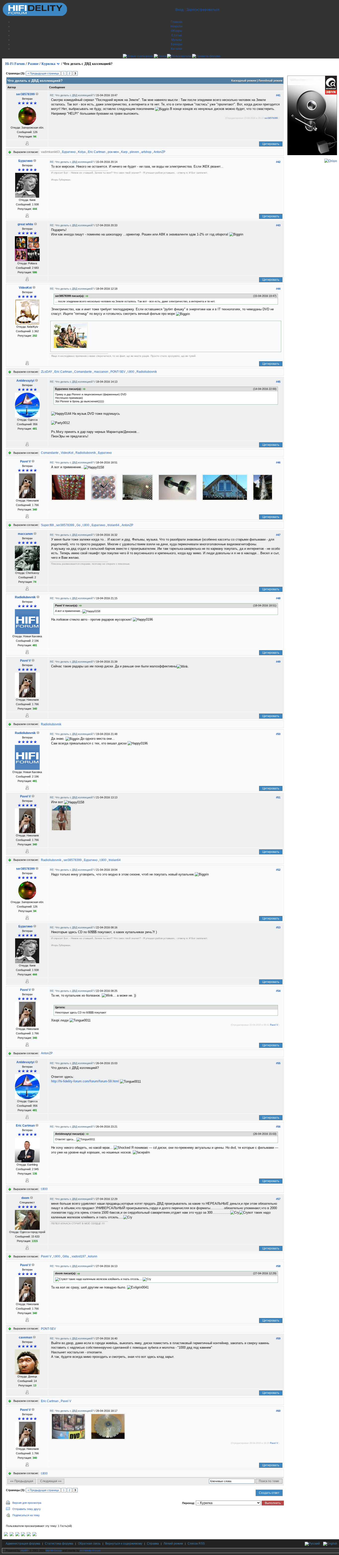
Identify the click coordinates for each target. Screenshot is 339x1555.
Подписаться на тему (26, 1515)
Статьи (176, 35)
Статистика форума (59, 1543)
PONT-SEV (117, 371)
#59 (278, 1338)
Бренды (176, 44)
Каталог (176, 48)
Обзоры (176, 31)
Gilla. (66, 1256)
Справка (153, 1543)
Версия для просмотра (26, 1502)
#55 (278, 1063)
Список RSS (196, 1543)
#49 (278, 661)
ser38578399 (25, 94)
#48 (278, 598)
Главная (176, 22)
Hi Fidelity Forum (90, 1550)
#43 (278, 225)
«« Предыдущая (21, 1481)
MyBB (24, 1550)
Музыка (176, 40)
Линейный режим (270, 80)
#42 (278, 161)
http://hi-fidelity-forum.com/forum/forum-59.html (85, 1081)
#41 (278, 95)
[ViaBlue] (17, 1535)
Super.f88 (47, 525)
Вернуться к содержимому (123, 1543)
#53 (278, 927)
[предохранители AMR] (6, 1535)
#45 (278, 381)
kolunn (92, 1256)
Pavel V (25, 461)
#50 (278, 733)
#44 (278, 288)
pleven (134, 152)
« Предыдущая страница (43, 73)
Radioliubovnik (146, 371)
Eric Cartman (96, 152)
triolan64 (113, 525)
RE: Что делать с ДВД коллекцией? (72, 95)
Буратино (69, 152)
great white (25, 224)
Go (78, 525)
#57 (278, 1198)
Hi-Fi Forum (15, 64)
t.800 (131, 371)
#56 (278, 1126)
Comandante (83, 371)
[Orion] (330, 161)
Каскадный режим (243, 80)
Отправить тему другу (26, 1509)
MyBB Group (54, 1550)
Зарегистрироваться (202, 9)
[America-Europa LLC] (12, 1535)
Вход (179, 9)
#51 (278, 797)
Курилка (48, 64)
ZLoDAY (46, 371)
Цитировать (270, 144)
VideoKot (25, 287)
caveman (25, 1337)
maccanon (101, 371)
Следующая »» (51, 1481)
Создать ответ (269, 1493)
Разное (33, 64)
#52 (278, 869)
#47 (278, 534)
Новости (176, 26)
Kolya (82, 152)
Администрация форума (23, 1543)
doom (25, 1198)
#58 (278, 1266)
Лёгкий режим (173, 1543)
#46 (278, 462)
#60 (278, 1410)
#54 (278, 990)
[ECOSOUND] (23, 1535)
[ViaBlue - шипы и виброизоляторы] (29, 1535)
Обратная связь (89, 1543)
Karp (124, 152)
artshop (146, 152)
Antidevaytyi (25, 380)
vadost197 (79, 1256)
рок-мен (113, 152)
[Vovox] (34, 1535)
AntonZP (159, 152)
